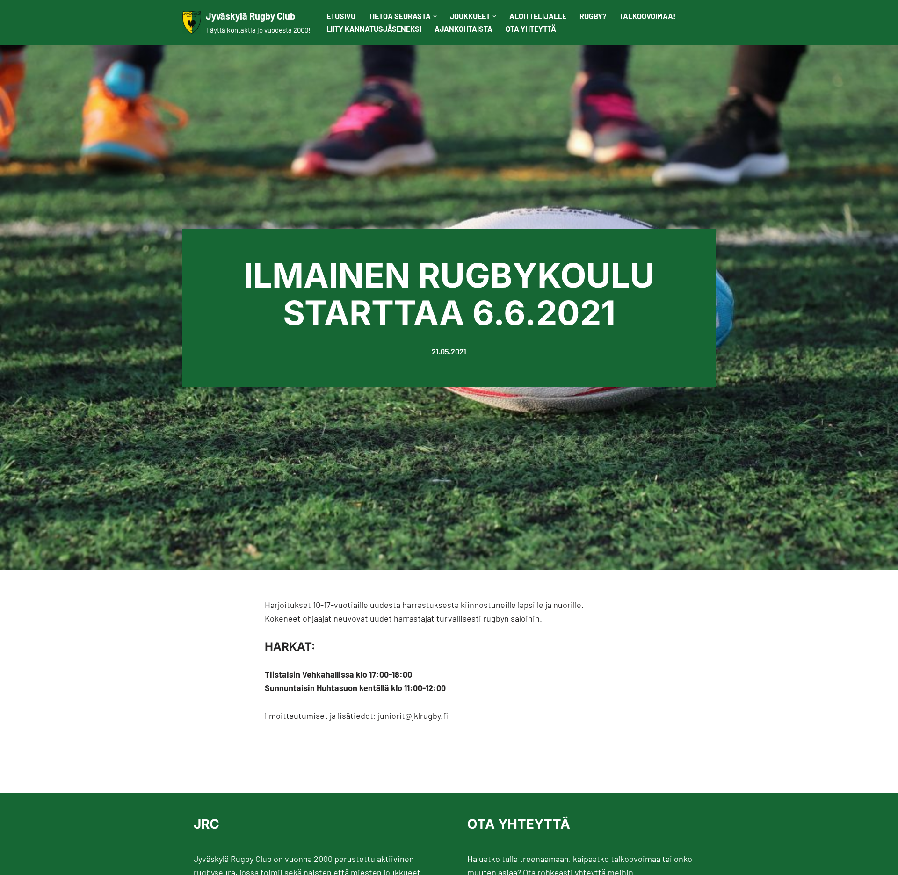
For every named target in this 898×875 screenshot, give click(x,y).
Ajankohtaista (463, 28)
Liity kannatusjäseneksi (373, 28)
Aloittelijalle (537, 16)
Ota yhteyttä (531, 28)
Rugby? (592, 16)
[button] (435, 16)
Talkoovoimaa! (647, 16)
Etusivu (340, 16)
